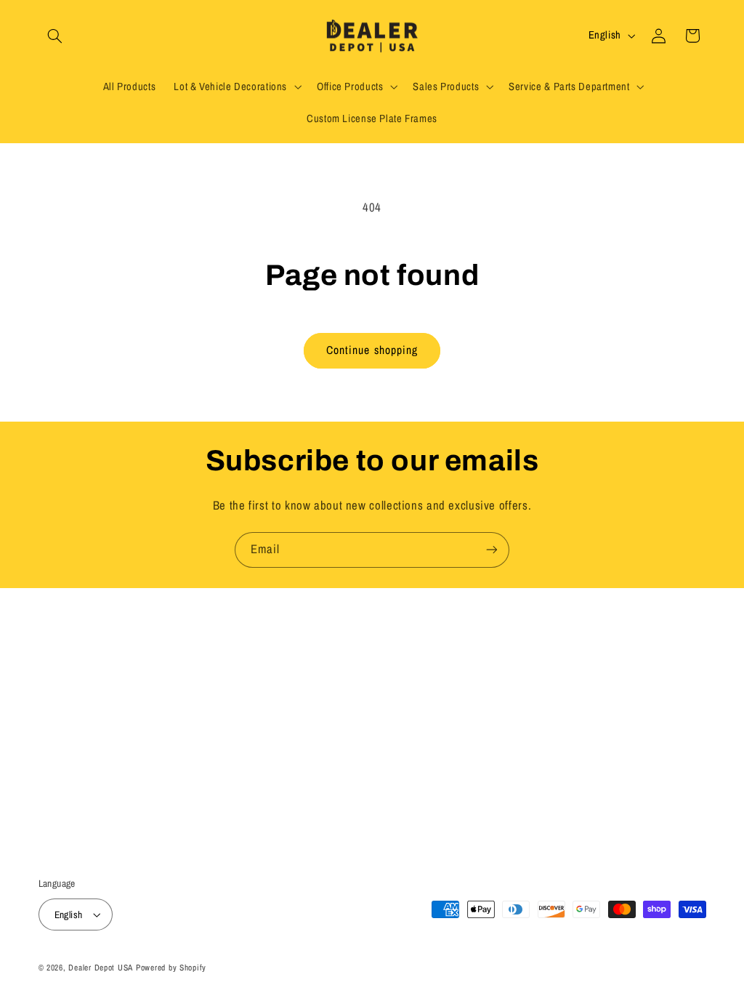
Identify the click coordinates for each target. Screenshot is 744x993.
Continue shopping (372, 350)
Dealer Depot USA (100, 967)
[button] (55, 35)
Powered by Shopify (171, 967)
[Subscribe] (492, 550)
